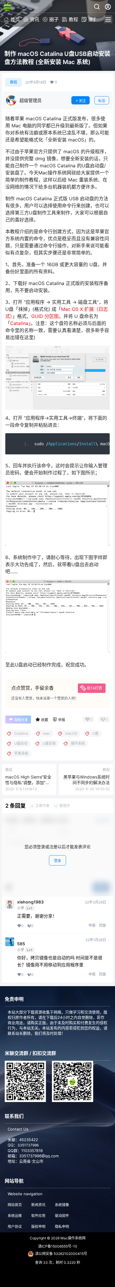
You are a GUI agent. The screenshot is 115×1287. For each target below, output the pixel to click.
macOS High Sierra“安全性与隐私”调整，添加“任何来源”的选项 (28, 782)
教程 (73, 19)
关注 (82, 101)
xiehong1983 (30, 902)
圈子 (54, 19)
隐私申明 (62, 1226)
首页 (15, 19)
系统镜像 (62, 1205)
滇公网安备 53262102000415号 (61, 1253)
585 (33, 942)
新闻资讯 (38, 1205)
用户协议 (15, 1226)
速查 (93, 19)
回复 (102, 925)
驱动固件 (62, 1215)
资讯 (34, 19)
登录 (57, 860)
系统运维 (15, 1215)
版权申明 (38, 1226)
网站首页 (15, 1205)
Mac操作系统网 (73, 1238)
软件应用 (38, 1215)
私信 (101, 101)
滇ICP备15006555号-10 (57, 1246)
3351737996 (28, 1145)
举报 (92, 925)
